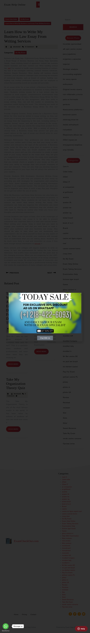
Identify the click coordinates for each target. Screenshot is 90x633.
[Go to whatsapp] (6, 626)
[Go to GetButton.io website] (5, 630)
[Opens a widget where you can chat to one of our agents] (81, 629)
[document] (45, 316)
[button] (79, 295)
